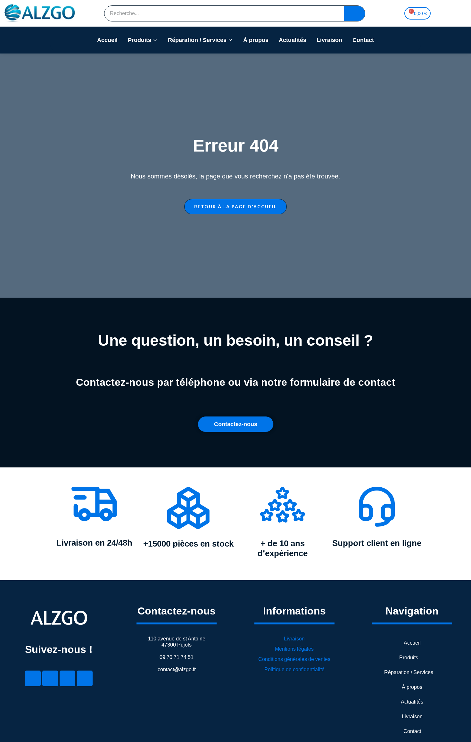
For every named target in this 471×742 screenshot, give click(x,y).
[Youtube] (67, 678)
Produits (139, 40)
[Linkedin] (33, 678)
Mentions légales (294, 649)
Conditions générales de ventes (294, 659)
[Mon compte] (441, 13)
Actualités (292, 40)
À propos (256, 40)
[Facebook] (50, 678)
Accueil (107, 40)
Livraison (329, 40)
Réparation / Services (197, 40)
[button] (235, 207)
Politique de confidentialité (294, 669)
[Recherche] (354, 13)
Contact (363, 40)
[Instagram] (85, 678)
